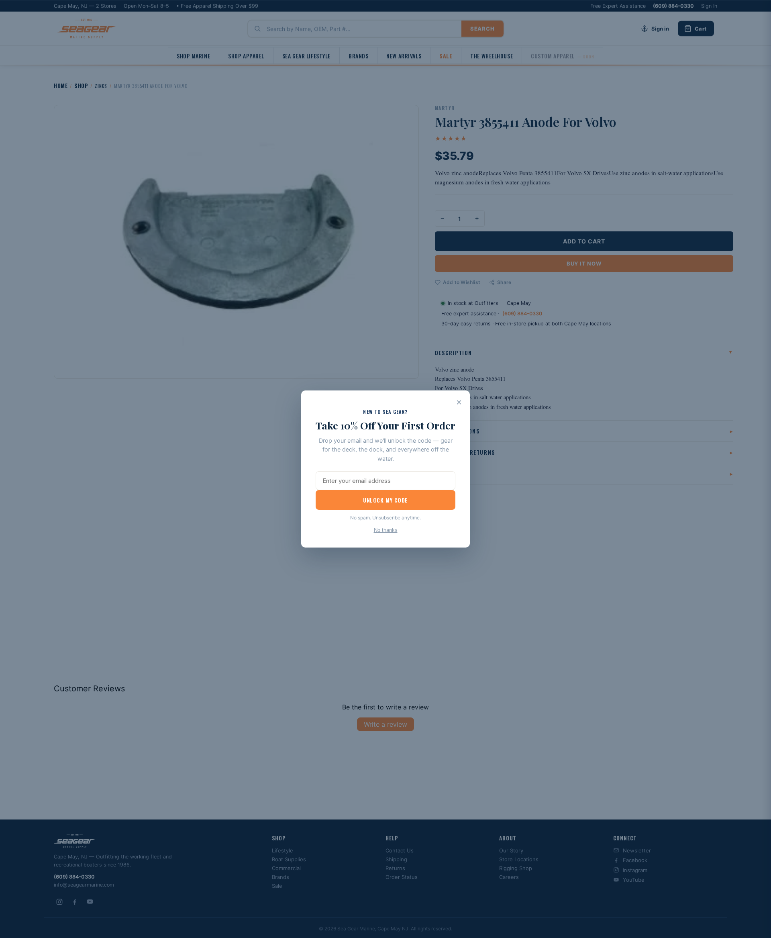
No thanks (386, 530)
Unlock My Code (385, 500)
